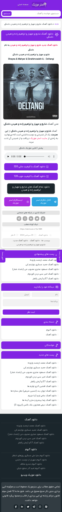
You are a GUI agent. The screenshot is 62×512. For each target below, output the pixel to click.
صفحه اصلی (23, 4)
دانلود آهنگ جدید (50, 45)
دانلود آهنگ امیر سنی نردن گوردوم (43, 274)
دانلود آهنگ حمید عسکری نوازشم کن (42, 264)
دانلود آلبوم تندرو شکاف (31, 464)
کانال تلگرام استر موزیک (43, 201)
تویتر (37, 218)
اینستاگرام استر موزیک (15, 201)
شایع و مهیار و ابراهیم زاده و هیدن (25, 45)
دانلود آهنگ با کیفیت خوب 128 (29, 176)
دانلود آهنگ (43, 235)
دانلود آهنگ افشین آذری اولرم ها (42, 386)
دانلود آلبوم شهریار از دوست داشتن (31, 459)
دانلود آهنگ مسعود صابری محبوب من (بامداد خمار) (35, 269)
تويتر (28, 506)
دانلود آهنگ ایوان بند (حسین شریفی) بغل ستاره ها (34, 391)
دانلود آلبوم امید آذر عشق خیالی (31, 468)
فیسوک (43, 218)
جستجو (7, 13)
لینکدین (31, 218)
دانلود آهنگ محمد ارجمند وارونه (44, 260)
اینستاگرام (40, 506)
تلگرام (19, 218)
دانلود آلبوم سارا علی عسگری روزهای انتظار (31, 455)
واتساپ (25, 218)
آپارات (46, 506)
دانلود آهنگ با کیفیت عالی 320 (29, 166)
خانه (57, 24)
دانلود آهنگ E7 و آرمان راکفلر (46, 278)
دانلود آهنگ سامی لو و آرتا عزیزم (42, 395)
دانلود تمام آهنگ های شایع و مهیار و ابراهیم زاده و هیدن (31, 188)
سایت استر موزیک (38, 138)
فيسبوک (16, 506)
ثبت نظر (31, 312)
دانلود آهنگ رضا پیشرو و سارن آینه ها (39, 400)
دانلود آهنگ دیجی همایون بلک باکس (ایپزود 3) (35, 404)
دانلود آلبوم (51, 330)
